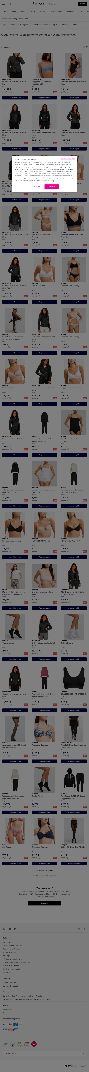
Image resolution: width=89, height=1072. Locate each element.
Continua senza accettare (68, 159)
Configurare (36, 186)
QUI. (52, 181)
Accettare (52, 186)
